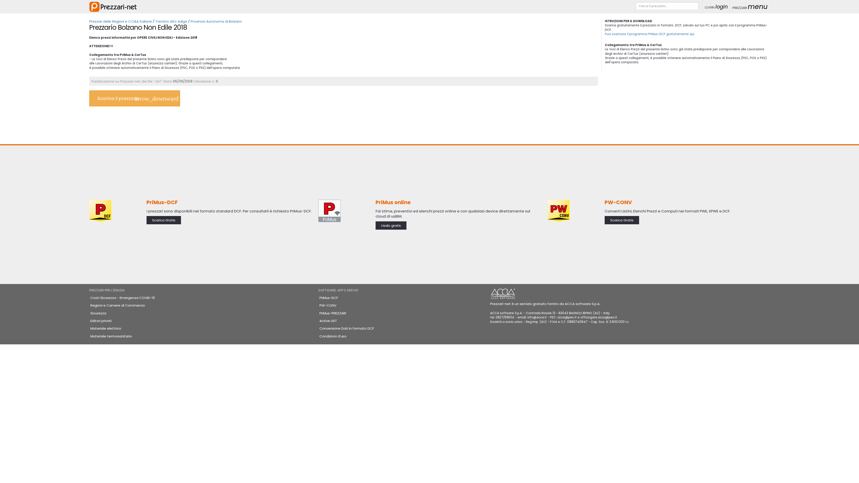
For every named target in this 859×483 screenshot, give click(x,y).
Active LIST (328, 320)
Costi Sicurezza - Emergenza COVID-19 (122, 297)
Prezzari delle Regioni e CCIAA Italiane (120, 21)
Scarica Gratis (163, 220)
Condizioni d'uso (333, 336)
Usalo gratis (391, 225)
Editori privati (101, 320)
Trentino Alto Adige (171, 21)
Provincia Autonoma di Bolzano (216, 21)
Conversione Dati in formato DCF (346, 328)
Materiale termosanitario (111, 336)
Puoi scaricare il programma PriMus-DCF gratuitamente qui (649, 34)
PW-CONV (327, 305)
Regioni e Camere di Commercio (117, 305)
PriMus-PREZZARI (332, 313)
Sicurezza (98, 313)
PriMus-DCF (328, 297)
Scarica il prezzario (118, 98)
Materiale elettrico (105, 328)
